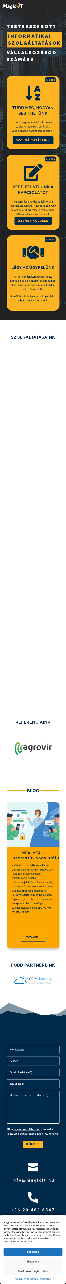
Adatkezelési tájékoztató (26, 1279)
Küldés (33, 1144)
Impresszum (45, 1279)
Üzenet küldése (33, 220)
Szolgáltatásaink (33, 140)
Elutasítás (33, 1261)
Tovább (32, 937)
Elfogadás (33, 1251)
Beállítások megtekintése (33, 1271)
